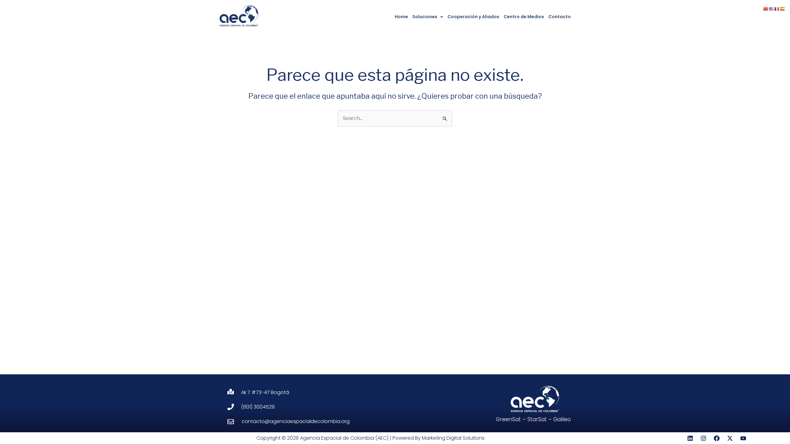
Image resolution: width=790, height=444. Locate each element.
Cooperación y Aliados (473, 17)
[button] (427, 17)
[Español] (782, 8)
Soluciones (424, 17)
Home (401, 17)
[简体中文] (766, 8)
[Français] (777, 8)
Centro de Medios (524, 17)
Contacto (559, 17)
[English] (771, 8)
